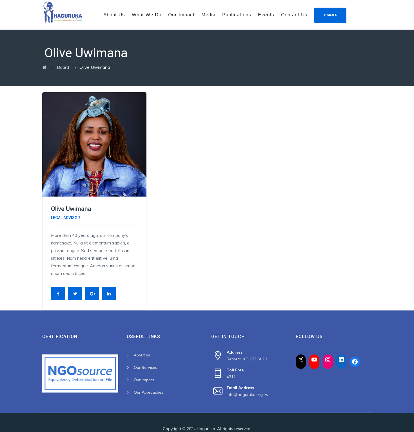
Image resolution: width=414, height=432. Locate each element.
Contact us (294, 14)
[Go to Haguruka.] (44, 67)
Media (208, 14)
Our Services (145, 367)
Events (266, 14)
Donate (330, 15)
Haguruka (206, 428)
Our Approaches (148, 392)
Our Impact (181, 14)
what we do (146, 14)
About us (114, 14)
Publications (236, 14)
